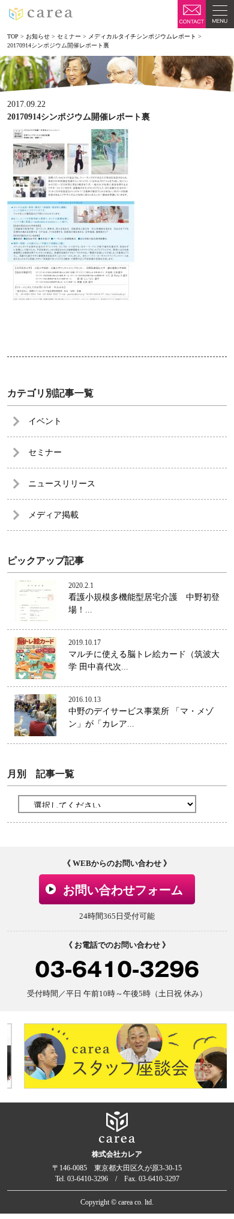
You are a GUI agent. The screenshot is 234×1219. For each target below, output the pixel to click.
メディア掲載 (53, 514)
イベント (45, 421)
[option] (121, 1055)
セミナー (45, 452)
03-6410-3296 (117, 969)
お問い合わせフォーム (123, 890)
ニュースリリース (61, 483)
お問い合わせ (192, 14)
